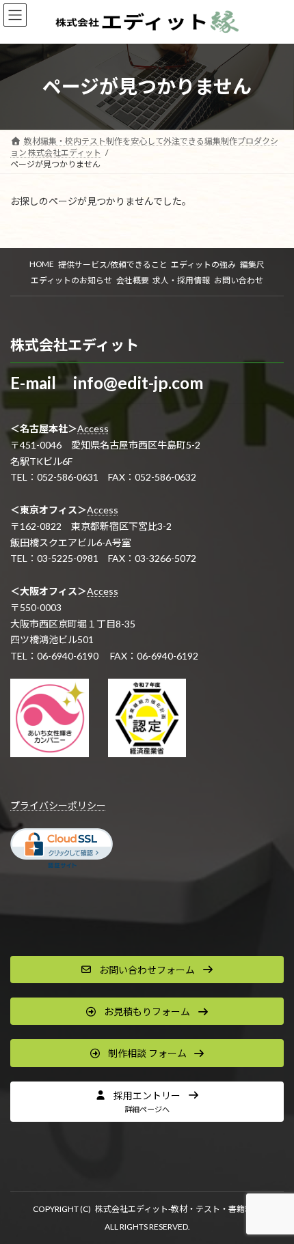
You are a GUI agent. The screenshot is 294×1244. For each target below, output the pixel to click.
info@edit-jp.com (138, 383)
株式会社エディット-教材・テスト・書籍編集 (178, 1209)
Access (93, 428)
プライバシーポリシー (58, 805)
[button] (147, 969)
